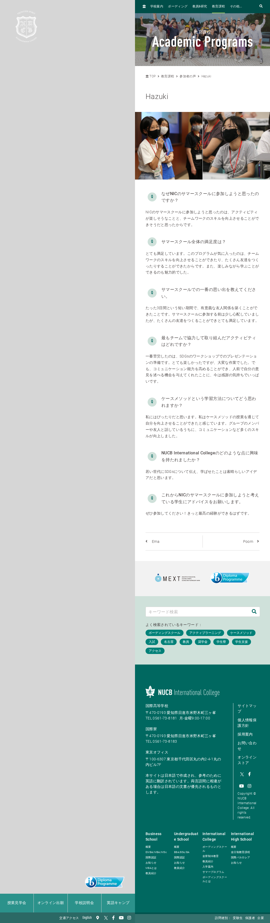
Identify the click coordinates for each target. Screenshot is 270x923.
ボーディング (177, 6)
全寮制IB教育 (210, 856)
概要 (148, 846)
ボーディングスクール (214, 848)
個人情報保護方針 (247, 723)
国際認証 (151, 857)
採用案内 (245, 734)
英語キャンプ (118, 903)
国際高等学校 (157, 706)
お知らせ (151, 862)
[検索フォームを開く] (261, 6)
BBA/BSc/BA (182, 852)
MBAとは (151, 868)
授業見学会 (16, 903)
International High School (242, 836)
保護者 (250, 918)
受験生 (238, 918)
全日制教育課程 (240, 852)
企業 (260, 918)
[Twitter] (105, 917)
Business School (154, 836)
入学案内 (207, 866)
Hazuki (206, 76)
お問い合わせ (247, 746)
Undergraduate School (186, 836)
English (87, 918)
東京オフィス (157, 752)
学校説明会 (84, 903)
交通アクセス (69, 918)
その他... (236, 6)
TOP (152, 76)
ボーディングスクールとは (214, 879)
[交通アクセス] (98, 917)
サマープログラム (213, 871)
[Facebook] (113, 917)
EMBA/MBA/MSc (156, 852)
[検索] (254, 611)
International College (214, 836)
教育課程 (218, 6)
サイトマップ (247, 708)
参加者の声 (188, 76)
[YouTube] (121, 917)
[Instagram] (129, 917)
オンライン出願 (50, 903)
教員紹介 (151, 873)
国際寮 (151, 729)
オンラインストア (247, 760)
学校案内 (156, 6)
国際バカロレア (240, 857)
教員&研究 (199, 6)
